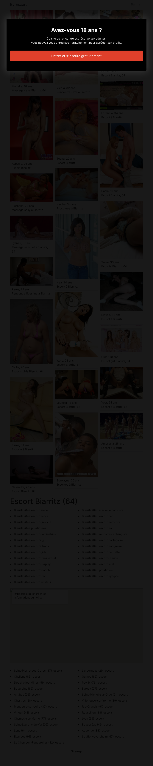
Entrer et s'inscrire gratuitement (76, 56)
